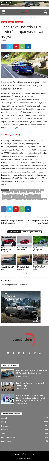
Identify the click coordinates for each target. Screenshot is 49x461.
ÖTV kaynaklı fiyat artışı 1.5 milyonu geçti (7, 267)
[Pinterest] (16, 46)
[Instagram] (19, 354)
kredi (38, 192)
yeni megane (35, 199)
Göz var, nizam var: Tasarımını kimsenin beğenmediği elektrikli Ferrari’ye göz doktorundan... (30, 398)
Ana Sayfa (4, 18)
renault (5, 199)
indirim (23, 192)
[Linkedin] (28, 46)
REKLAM (16, 454)
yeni (27, 199)
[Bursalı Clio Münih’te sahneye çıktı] (24, 241)
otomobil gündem (19, 197)
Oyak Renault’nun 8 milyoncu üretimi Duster (39, 267)
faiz (42, 190)
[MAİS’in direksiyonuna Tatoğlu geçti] (8, 241)
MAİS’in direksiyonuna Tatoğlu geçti (6, 249)
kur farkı (6, 195)
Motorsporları (6, 442)
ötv (38, 197)
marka (13, 195)
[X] (10, 46)
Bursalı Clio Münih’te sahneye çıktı (24, 248)
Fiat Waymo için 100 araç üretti (38, 221)
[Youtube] (40, 354)
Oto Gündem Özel (8, 438)
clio (31, 190)
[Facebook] (4, 46)
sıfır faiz (13, 199)
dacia (37, 190)
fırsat (16, 192)
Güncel (10, 22)
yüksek (43, 199)
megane (19, 195)
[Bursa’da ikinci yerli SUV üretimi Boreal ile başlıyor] (24, 259)
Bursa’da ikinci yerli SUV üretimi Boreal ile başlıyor (23, 267)
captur (25, 190)
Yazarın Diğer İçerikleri (31, 232)
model (38, 195)
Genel (11, 18)
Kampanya (19, 22)
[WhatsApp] (22, 46)
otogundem (6, 197)
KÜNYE (24, 454)
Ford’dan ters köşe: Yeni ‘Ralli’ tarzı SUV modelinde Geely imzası (31, 371)
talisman (21, 199)
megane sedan (29, 195)
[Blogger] (8, 354)
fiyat (10, 192)
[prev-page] (23, 273)
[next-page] (26, 273)
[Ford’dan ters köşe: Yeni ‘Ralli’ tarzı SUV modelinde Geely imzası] (7, 374)
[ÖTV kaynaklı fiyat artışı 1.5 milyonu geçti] (8, 259)
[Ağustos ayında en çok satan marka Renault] (40, 241)
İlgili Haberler (14, 232)
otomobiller (31, 197)
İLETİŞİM (32, 454)
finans (5, 192)
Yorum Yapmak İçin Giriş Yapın (14, 285)
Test (3, 434)
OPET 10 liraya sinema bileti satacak (12, 221)
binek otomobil (16, 190)
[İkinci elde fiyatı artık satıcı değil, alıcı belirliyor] (7, 387)
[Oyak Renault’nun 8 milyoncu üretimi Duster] (40, 259)
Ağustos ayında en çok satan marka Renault (39, 249)
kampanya (31, 192)
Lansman (4, 430)
